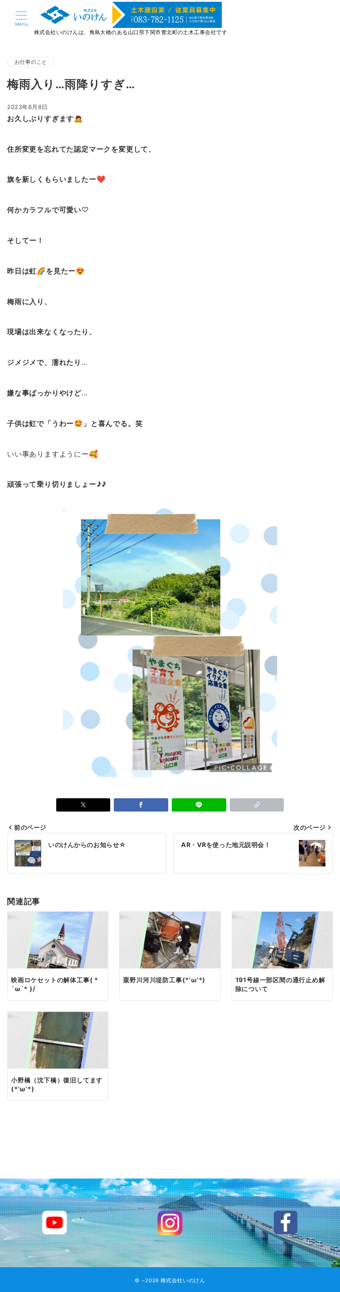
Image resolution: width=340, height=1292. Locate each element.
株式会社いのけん (183, 1280)
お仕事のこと (31, 62)
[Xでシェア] (83, 805)
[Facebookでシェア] (141, 805)
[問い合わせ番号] (312, 19)
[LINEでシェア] (199, 805)
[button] (257, 805)
